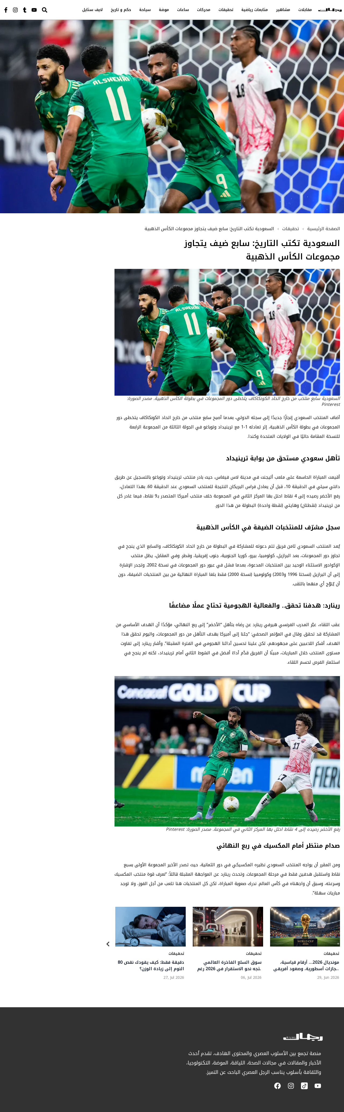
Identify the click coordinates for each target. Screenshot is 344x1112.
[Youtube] (34, 10)
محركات (203, 9)
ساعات (183, 9)
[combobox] (55, 9)
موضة (164, 9)
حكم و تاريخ (121, 9)
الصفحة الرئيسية (323, 229)
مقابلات (305, 9)
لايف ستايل (92, 9)
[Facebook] (277, 1085)
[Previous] (108, 945)
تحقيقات (225, 9)
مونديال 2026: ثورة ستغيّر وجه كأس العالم (231, 965)
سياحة (145, 9)
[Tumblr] (24, 10)
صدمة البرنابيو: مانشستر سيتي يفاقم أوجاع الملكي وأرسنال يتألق (308, 965)
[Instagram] (15, 10)
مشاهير (283, 9)
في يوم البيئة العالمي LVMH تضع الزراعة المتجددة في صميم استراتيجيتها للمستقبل (152, 965)
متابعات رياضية (254, 9)
